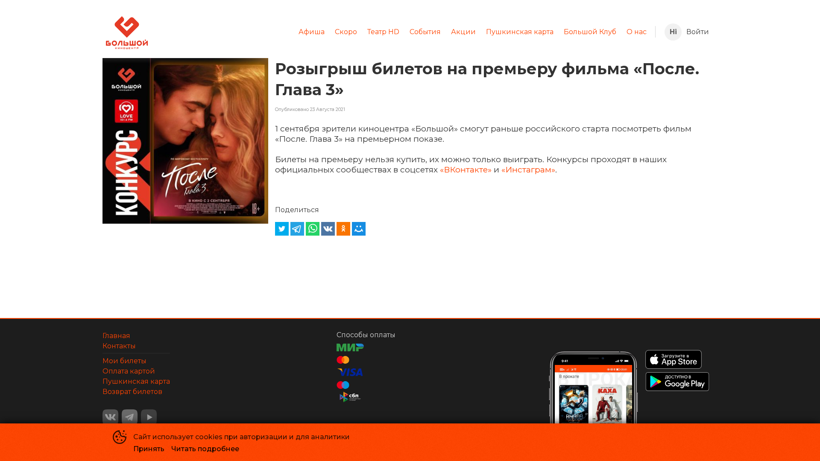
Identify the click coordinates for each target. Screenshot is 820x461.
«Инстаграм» (528, 169)
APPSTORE (673, 359)
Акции (463, 32)
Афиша (312, 32)
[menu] (401, 32)
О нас (637, 32)
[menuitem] (311, 32)
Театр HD (383, 32)
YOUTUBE (149, 417)
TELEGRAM (130, 417)
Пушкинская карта (520, 32)
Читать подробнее (205, 449)
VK (110, 417)
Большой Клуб (590, 32)
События (425, 32)
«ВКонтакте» (466, 169)
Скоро (346, 32)
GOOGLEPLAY (677, 381)
